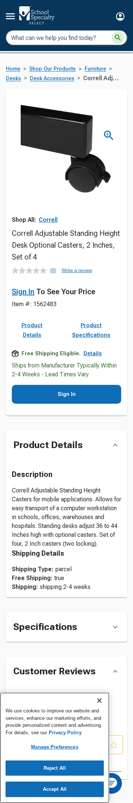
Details (92, 353)
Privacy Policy (65, 732)
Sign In (23, 291)
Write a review (77, 270)
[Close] (99, 700)
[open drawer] (10, 16)
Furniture (95, 69)
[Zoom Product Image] (108, 135)
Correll (48, 219)
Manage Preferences (54, 747)
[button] (120, 16)
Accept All (54, 789)
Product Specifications (91, 330)
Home (13, 69)
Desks (13, 78)
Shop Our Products (52, 69)
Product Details (31, 330)
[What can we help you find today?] (118, 37)
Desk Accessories (52, 78)
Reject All (55, 768)
